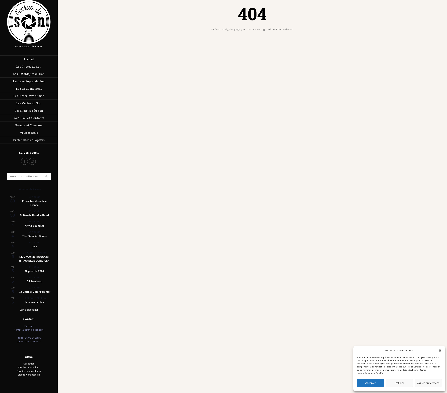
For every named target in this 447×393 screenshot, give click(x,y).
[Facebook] (24, 161)
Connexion (28, 363)
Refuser (399, 382)
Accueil (28, 59)
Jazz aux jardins (34, 302)
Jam (34, 246)
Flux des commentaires (29, 371)
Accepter (370, 382)
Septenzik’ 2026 (34, 271)
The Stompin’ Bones (34, 236)
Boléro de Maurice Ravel (34, 215)
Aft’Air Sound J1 (34, 225)
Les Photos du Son (28, 66)
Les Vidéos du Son (28, 103)
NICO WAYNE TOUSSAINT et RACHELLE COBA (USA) (34, 258)
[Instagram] (32, 161)
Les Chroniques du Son (29, 74)
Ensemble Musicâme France (34, 203)
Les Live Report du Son (29, 81)
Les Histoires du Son (29, 110)
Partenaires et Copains (29, 140)
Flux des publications (29, 367)
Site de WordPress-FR (29, 374)
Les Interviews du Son (28, 96)
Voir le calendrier (29, 309)
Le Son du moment (29, 88)
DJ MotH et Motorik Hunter (34, 292)
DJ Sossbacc (34, 281)
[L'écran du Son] (29, 43)
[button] (440, 350)
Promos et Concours (29, 125)
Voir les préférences (428, 382)
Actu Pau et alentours (29, 118)
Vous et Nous (29, 132)
